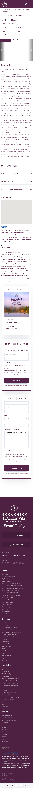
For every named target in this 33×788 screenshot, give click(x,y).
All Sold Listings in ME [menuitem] (8, 609)
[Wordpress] (17, 563)
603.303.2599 (18, 545)
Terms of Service (9, 474)
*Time (5, 422)
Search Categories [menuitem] (7, 581)
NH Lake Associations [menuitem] (8, 630)
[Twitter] (11, 563)
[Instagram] (23, 563)
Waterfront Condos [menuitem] (7, 600)
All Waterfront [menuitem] (6, 611)
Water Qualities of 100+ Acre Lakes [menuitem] (11, 632)
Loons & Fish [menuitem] (5, 651)
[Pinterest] (20, 563)
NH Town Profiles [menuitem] (6, 688)
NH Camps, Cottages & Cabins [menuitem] (10, 697)
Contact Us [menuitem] (5, 614)
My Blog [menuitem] (4, 727)
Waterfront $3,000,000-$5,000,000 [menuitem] (12, 586)
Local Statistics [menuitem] (6, 702)
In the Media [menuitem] (5, 722)
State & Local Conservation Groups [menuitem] (11, 678)
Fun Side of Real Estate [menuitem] (8, 718)
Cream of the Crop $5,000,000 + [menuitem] (11, 583)
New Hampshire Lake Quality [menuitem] (10, 627)
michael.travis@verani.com (13, 555)
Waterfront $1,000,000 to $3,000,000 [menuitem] (12, 588)
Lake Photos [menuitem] (5, 625)
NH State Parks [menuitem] (6, 671)
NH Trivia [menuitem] (4, 690)
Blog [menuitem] (3, 704)
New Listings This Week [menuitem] (8, 576)
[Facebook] (2, 563)
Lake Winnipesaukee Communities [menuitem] (11, 637)
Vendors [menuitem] (4, 648)
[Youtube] (8, 563)
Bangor (24, 279)
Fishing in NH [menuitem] (5, 641)
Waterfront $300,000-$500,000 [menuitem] (11, 593)
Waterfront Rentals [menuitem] (7, 604)
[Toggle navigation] (30, 4)
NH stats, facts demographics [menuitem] (10, 692)
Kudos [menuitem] (3, 725)
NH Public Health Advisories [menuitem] (9, 634)
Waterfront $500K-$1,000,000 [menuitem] (10, 590)
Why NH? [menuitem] (4, 669)
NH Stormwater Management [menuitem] (10, 685)
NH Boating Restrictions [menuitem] (8, 644)
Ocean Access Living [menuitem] (7, 602)
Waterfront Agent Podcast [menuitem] (9, 720)
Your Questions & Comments (11, 429)
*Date (5, 415)
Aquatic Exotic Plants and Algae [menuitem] (10, 681)
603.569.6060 (18, 535)
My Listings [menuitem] (5, 574)
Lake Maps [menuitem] (5, 623)
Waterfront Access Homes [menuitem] (9, 597)
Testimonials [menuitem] (5, 737)
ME (12, 279)
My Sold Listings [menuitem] (6, 732)
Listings (8, 279)
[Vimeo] (14, 563)
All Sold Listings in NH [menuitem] (8, 607)
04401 (29, 279)
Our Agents (13, 330)
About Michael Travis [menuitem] (7, 715)
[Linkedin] (5, 563)
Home (2, 279)
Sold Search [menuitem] (5, 734)
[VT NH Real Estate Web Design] (16, 775)
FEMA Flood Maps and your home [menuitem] (11, 674)
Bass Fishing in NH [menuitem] (7, 653)
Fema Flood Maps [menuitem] (6, 655)
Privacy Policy (6, 247)
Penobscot (18, 279)
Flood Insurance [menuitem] (6, 676)
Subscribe (16, 380)
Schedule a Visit (22, 398)
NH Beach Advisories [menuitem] (7, 639)
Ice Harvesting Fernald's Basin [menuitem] (10, 683)
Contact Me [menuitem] (5, 741)
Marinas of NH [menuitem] (6, 695)
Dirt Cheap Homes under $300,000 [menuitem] (11, 595)
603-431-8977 (10, 322)
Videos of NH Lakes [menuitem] (7, 646)
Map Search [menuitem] (5, 579)
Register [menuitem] (4, 658)
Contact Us (7, 330)
